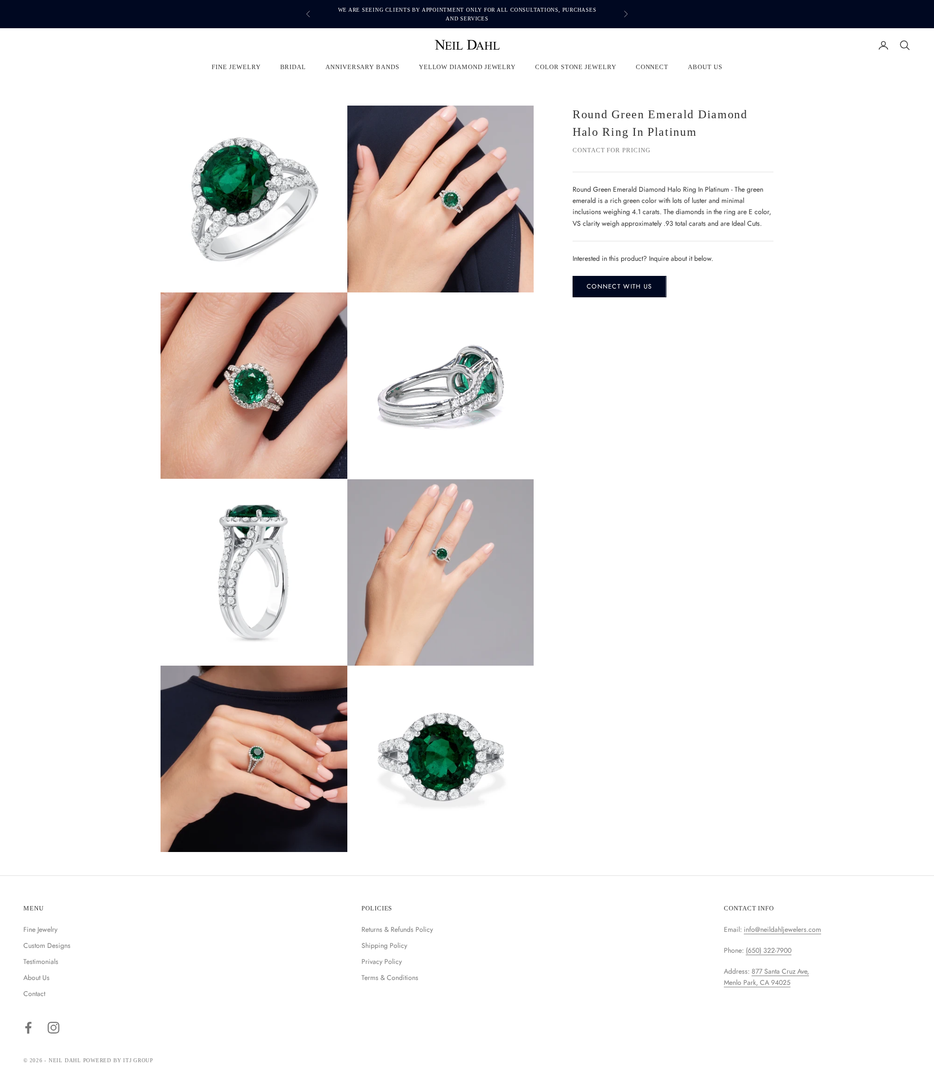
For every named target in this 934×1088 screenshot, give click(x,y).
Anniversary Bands (362, 67)
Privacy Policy (381, 961)
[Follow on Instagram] (53, 1028)
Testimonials (40, 961)
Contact (34, 993)
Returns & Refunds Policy (397, 929)
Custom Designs (47, 945)
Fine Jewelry (236, 67)
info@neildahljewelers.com (782, 929)
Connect (652, 67)
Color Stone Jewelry (575, 67)
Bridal (293, 67)
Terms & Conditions (389, 977)
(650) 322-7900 (768, 950)
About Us (705, 67)
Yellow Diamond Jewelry (467, 67)
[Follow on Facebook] (28, 1028)
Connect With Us (619, 286)
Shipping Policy (384, 945)
